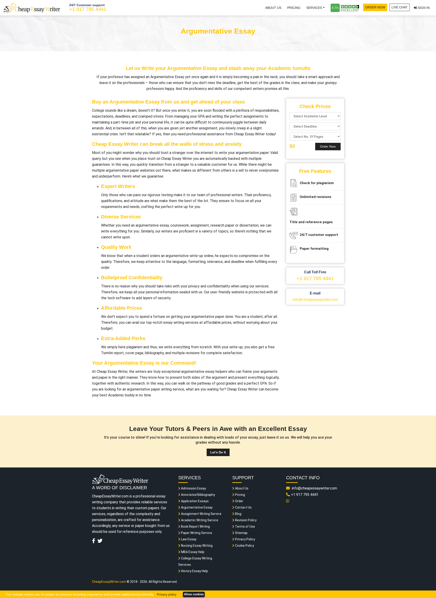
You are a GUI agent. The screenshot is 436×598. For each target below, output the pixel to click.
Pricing (293, 8)
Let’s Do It (218, 452)
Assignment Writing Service (200, 514)
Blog (237, 514)
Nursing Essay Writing (196, 545)
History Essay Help (194, 571)
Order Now (375, 7)
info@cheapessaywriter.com (315, 299)
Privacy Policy (244, 539)
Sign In (423, 8)
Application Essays (194, 501)
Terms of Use (244, 526)
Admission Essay (193, 488)
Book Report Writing (195, 526)
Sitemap (241, 533)
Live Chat (399, 7)
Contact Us (243, 507)
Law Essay (188, 539)
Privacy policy (166, 594)
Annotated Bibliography (197, 495)
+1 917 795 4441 (87, 9)
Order (238, 501)
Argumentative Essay (196, 507)
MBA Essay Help (192, 552)
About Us (273, 8)
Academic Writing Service (199, 520)
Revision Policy (245, 520)
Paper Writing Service (196, 533)
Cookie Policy (244, 545)
